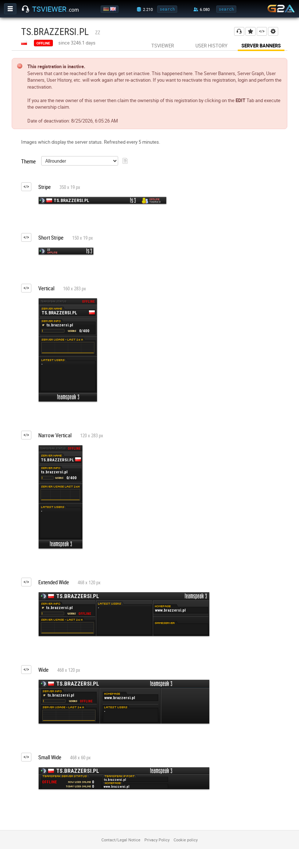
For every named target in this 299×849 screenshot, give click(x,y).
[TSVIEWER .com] (25, 9)
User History (211, 45)
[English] (113, 9)
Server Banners (261, 45)
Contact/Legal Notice (120, 839)
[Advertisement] (265, 271)
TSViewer (162, 45)
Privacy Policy (157, 839)
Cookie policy (186, 839)
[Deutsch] (106, 9)
